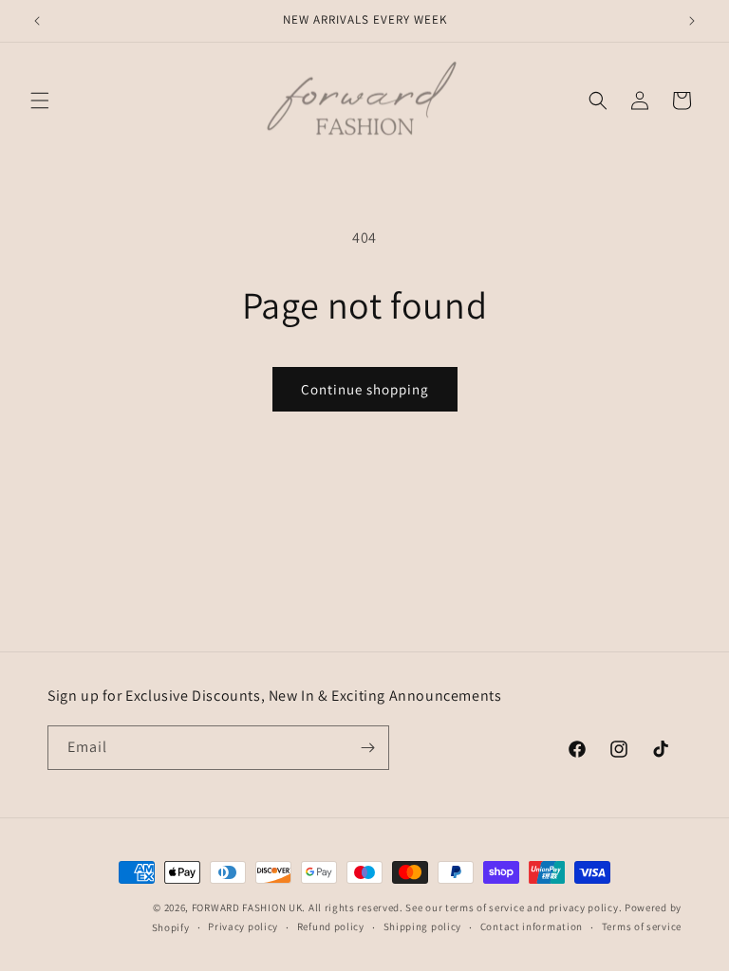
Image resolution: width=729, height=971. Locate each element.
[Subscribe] (367, 747)
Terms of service (642, 926)
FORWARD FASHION (239, 907)
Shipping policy (422, 926)
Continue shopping (365, 389)
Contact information (531, 926)
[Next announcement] (692, 21)
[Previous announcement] (37, 21)
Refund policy (330, 926)
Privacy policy (243, 926)
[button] (40, 100)
